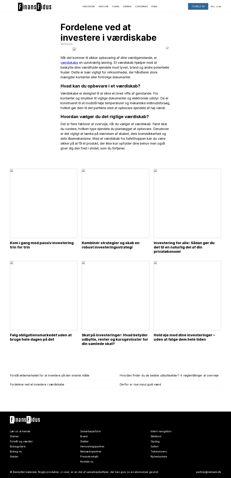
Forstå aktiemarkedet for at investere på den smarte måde (49, 375)
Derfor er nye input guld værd (140, 384)
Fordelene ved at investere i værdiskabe (37, 384)
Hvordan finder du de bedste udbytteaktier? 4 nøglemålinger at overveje (169, 375)
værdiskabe (69, 62)
